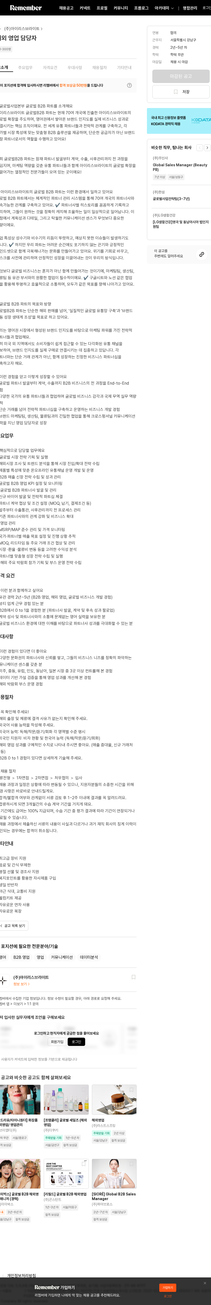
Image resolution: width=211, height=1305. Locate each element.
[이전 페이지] (199, 147)
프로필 (102, 8)
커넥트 (85, 8)
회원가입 (57, 1042)
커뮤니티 (121, 8)
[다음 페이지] (207, 147)
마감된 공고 (181, 76)
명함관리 (190, 8)
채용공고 (66, 8)
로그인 (76, 1042)
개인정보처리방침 (21, 1275)
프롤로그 (141, 8)
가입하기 (168, 1288)
